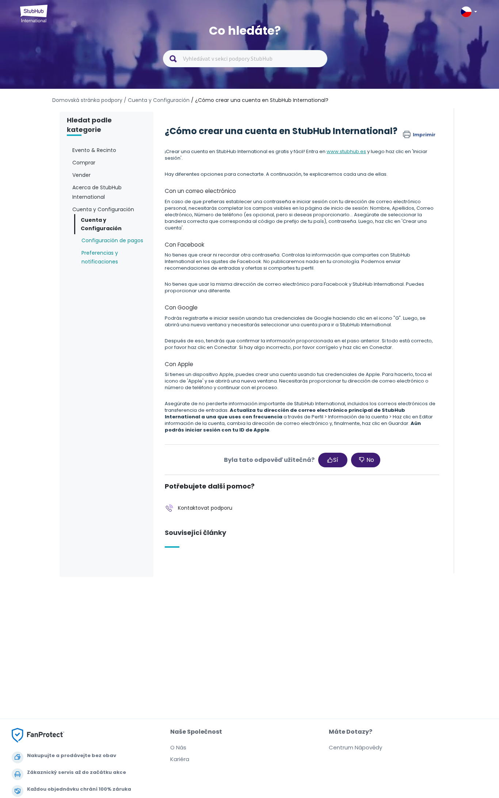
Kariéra (179, 759)
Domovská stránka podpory (88, 100)
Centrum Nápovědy (355, 747)
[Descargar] (236, 311)
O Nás (178, 747)
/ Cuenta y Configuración (157, 100)
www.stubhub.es (346, 151)
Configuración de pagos (112, 240)
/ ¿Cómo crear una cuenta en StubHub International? (259, 100)
